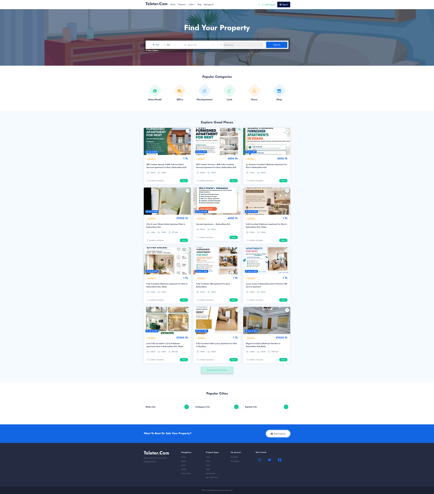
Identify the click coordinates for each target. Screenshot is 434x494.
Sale (168, 45)
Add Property (270, 4)
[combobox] (202, 45)
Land (208, 465)
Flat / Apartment (212, 477)
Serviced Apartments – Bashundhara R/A (213, 224)
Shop (208, 469)
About (183, 465)
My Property (235, 461)
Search (276, 44)
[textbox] (202, 45)
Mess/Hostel (210, 473)
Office (208, 461)
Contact (184, 469)
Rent (157, 45)
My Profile (234, 457)
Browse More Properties (217, 370)
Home (183, 457)
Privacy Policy (186, 473)
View (184, 181)
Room (208, 457)
